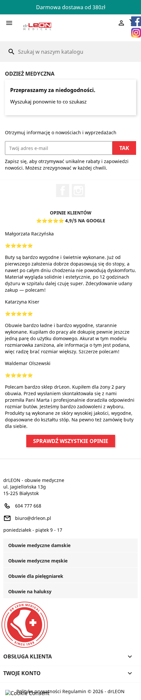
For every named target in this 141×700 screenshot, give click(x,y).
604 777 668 (28, 506)
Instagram (78, 190)
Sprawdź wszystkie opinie (70, 441)
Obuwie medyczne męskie (38, 561)
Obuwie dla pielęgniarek (35, 576)
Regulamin (74, 691)
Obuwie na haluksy (29, 591)
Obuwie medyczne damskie (39, 545)
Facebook (62, 190)
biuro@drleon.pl (33, 518)
